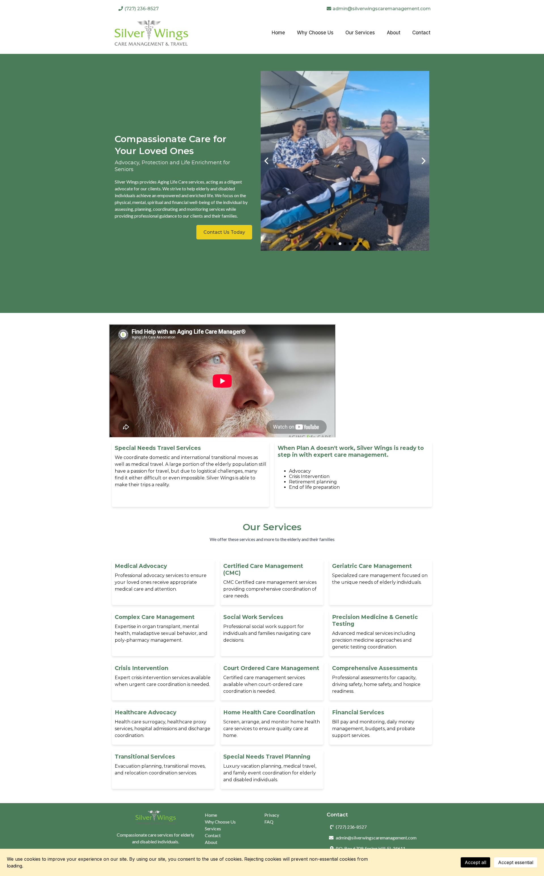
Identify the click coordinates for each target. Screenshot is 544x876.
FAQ (268, 821)
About (211, 842)
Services (213, 828)
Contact (213, 835)
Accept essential (515, 862)
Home (211, 815)
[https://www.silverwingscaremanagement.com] (151, 32)
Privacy (271, 815)
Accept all (475, 862)
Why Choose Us (220, 821)
